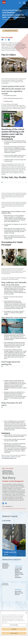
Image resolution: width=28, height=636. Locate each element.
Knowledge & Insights (10, 30)
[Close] (26, 612)
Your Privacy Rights (14, 625)
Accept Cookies (14, 633)
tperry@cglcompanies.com (9, 458)
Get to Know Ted (7, 506)
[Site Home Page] (10, 2)
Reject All (14, 629)
